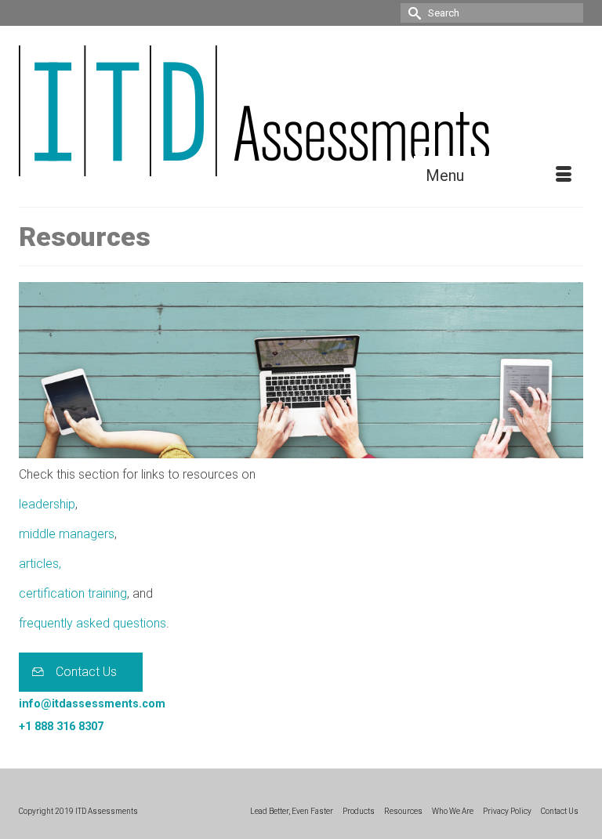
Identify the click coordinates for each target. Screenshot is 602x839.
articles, (40, 563)
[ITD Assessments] (301, 110)
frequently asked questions (92, 623)
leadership (47, 504)
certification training (73, 593)
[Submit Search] (412, 13)
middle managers (66, 533)
